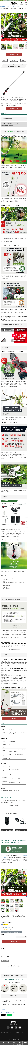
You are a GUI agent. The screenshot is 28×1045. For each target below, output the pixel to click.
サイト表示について (5, 1035)
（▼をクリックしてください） (11, 790)
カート (26, 4)
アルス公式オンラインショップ (7, 6)
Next (25, 27)
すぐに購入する (14, 54)
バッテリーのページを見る (7, 830)
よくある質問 (19, 1044)
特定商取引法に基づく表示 (6, 1032)
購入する (14, 718)
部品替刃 (23, 60)
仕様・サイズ (14, 60)
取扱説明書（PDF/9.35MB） (14, 805)
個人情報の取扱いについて (19, 1032)
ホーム (3, 1044)
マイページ (21, 4)
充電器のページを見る (20, 830)
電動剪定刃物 (17, 6)
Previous (2, 27)
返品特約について (5, 1009)
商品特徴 (4, 60)
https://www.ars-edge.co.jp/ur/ (14, 649)
